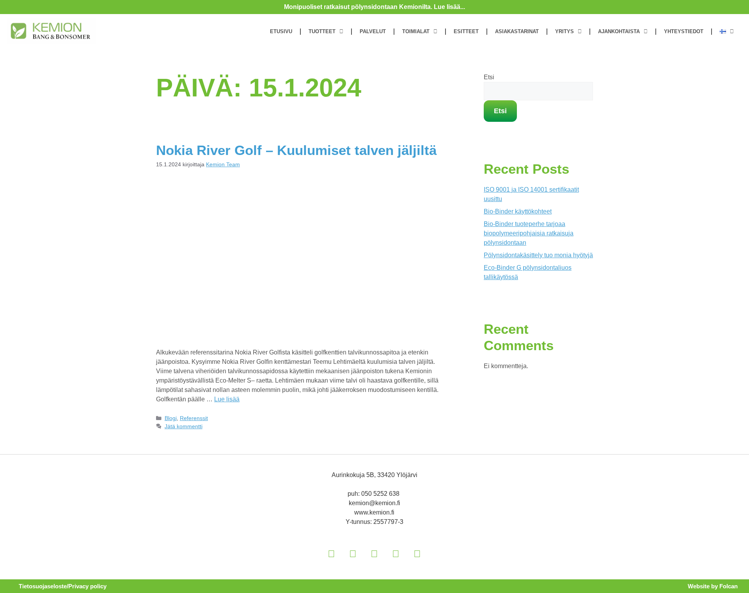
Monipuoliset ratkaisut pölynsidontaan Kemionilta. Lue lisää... (374, 7)
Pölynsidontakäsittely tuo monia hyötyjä (538, 255)
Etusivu (281, 31)
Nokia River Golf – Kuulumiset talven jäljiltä (296, 150)
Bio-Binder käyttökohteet (518, 211)
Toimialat (416, 31)
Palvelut (373, 31)
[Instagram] (353, 553)
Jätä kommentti (183, 426)
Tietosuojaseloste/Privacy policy (62, 586)
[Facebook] (374, 553)
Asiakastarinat (517, 31)
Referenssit (194, 418)
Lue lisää (227, 399)
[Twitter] (417, 553)
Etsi (489, 77)
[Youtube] (396, 553)
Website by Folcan (713, 586)
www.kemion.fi (374, 512)
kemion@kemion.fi (374, 503)
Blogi (171, 418)
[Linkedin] (331, 553)
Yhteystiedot (683, 31)
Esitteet (466, 31)
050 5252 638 (381, 493)
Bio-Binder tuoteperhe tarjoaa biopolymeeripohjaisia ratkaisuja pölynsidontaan (528, 233)
